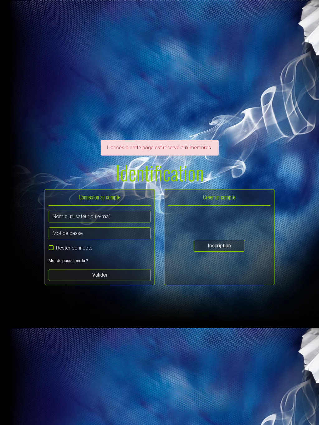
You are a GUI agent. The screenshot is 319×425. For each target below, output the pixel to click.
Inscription (219, 246)
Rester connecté (74, 248)
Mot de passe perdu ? (68, 260)
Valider (99, 275)
